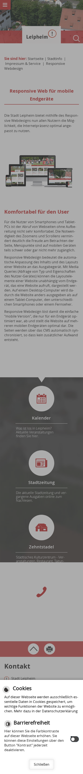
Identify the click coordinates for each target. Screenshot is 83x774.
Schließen (41, 764)
